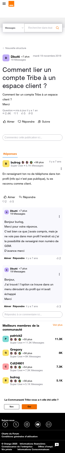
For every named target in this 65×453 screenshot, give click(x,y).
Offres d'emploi (46, 446)
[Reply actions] (59, 216)
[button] (7, 258)
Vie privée (7, 449)
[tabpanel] (32, 239)
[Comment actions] (61, 168)
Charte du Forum (10, 433)
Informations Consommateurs (33, 449)
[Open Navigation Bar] (5, 4)
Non (12, 406)
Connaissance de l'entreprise (17, 446)
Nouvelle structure (15, 48)
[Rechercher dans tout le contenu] (57, 28)
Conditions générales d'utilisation (20, 436)
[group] (7, 113)
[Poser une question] (56, 444)
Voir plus (57, 325)
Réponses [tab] (10, 153)
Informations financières (32, 443)
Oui (29, 406)
